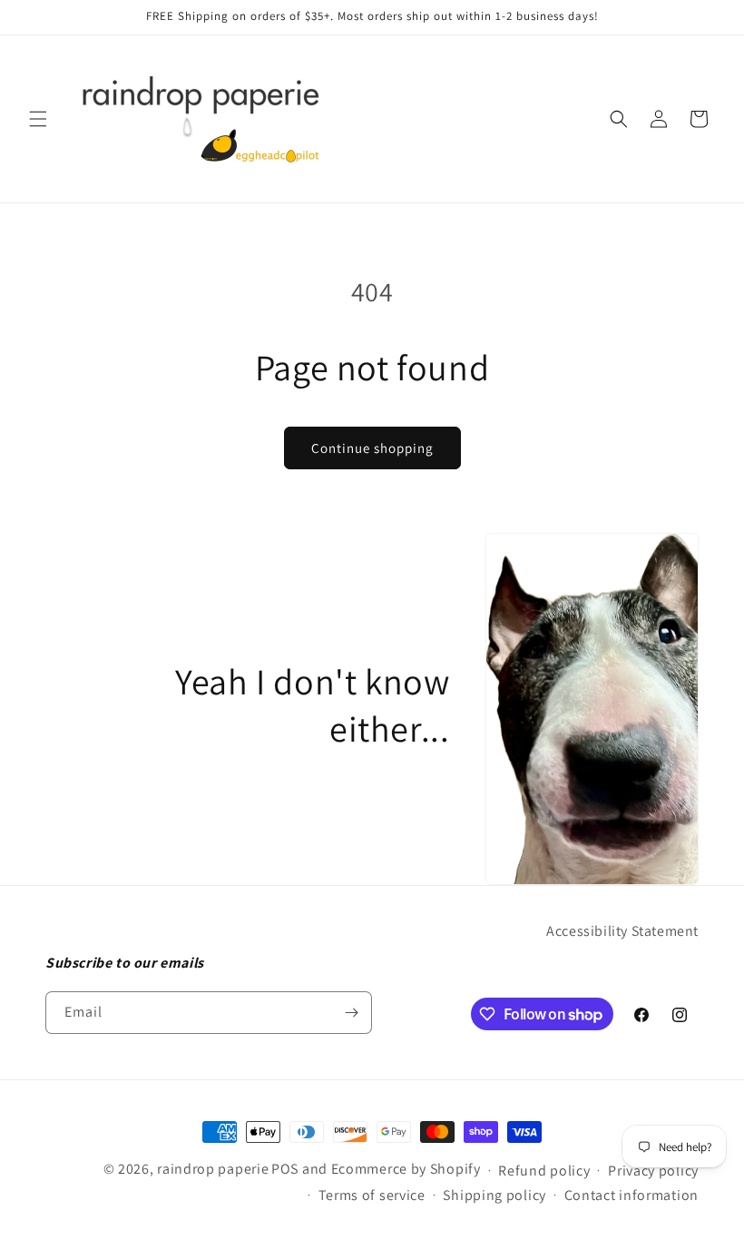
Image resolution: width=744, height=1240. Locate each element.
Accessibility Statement (622, 930)
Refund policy (544, 1170)
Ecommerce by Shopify (406, 1168)
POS (285, 1168)
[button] (38, 119)
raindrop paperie (213, 1168)
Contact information (631, 1195)
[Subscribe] (351, 1012)
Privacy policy (653, 1170)
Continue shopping (372, 448)
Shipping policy (494, 1195)
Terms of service (372, 1195)
